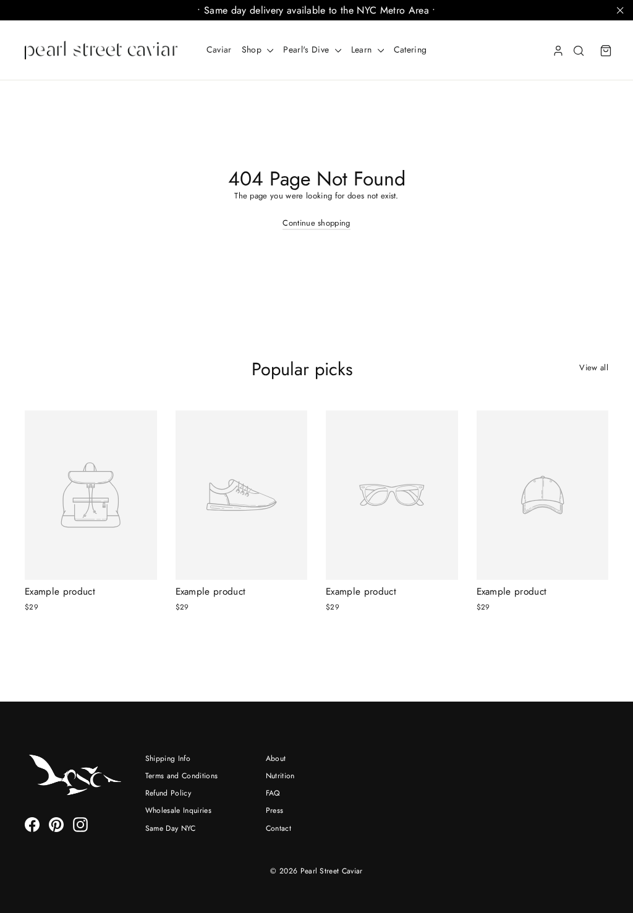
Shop (253, 49)
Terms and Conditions (181, 775)
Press (275, 810)
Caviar (219, 49)
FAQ (273, 793)
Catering (410, 49)
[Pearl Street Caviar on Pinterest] (56, 824)
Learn (363, 49)
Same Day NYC (170, 828)
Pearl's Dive (307, 49)
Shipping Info (167, 758)
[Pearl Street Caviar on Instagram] (80, 824)
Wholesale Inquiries (178, 810)
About (276, 758)
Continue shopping (316, 223)
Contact (278, 828)
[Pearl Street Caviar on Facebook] (32, 824)
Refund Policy (168, 793)
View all (593, 367)
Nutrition (280, 775)
